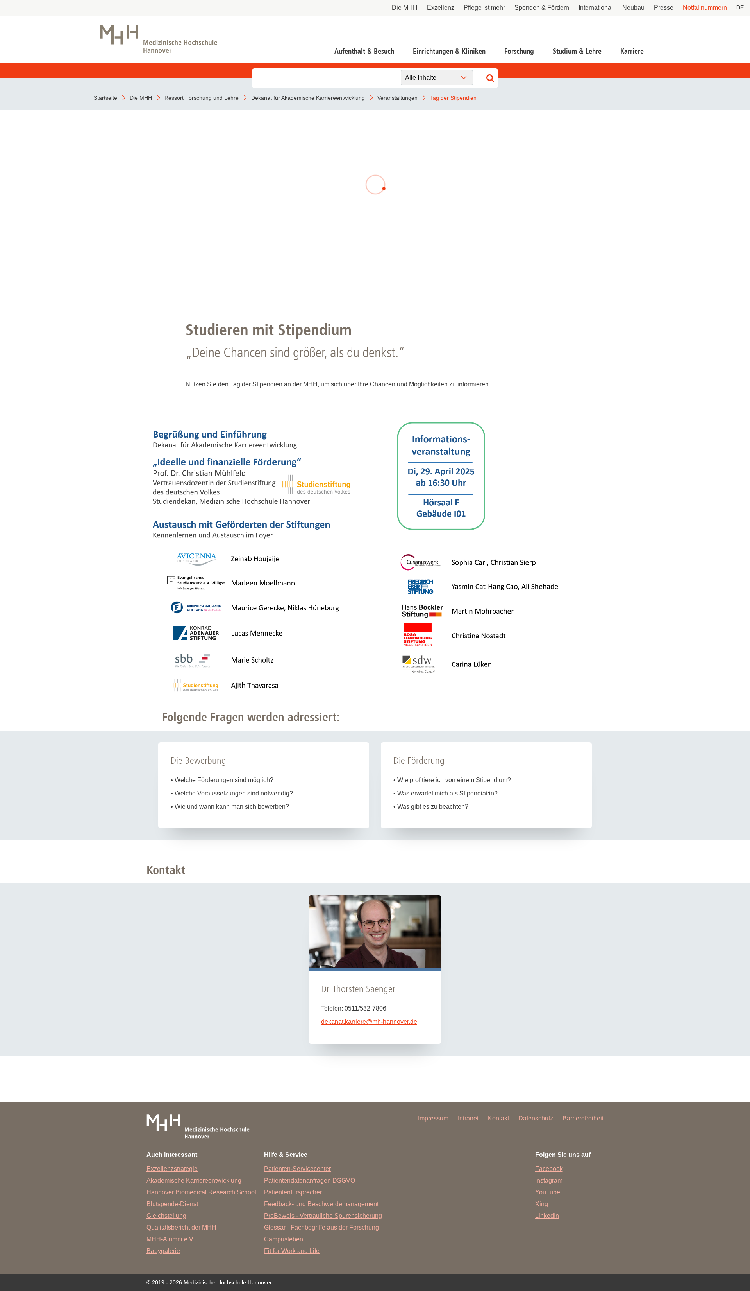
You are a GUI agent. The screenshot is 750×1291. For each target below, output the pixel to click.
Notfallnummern (705, 7)
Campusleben (283, 1239)
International (596, 7)
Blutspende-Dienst (172, 1204)
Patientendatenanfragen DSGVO (309, 1180)
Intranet (468, 1118)
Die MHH (405, 7)
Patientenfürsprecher (293, 1192)
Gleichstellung (166, 1215)
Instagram (548, 1180)
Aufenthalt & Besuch (364, 51)
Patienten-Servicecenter (297, 1168)
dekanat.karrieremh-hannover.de (369, 1021)
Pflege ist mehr (484, 7)
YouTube (547, 1192)
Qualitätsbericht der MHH (181, 1227)
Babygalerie (163, 1251)
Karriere (632, 51)
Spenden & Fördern (541, 7)
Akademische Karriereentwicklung (193, 1180)
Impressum (433, 1118)
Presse (663, 7)
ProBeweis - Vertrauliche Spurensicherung (323, 1215)
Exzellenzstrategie (172, 1168)
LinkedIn (547, 1215)
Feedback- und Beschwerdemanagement (321, 1204)
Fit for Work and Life (292, 1251)
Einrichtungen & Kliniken (449, 51)
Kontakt (498, 1118)
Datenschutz (535, 1118)
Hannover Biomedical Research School (201, 1192)
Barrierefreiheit (583, 1118)
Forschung (519, 51)
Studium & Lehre (577, 51)
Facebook (549, 1168)
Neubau (633, 7)
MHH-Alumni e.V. (170, 1239)
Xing (541, 1204)
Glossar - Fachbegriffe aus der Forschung (321, 1227)
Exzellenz (440, 7)
